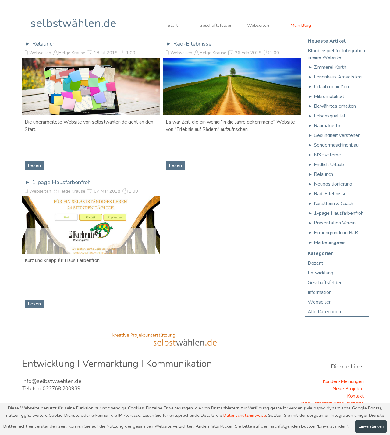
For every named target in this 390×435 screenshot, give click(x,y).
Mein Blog (301, 25)
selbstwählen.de (73, 23)
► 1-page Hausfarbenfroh (58, 182)
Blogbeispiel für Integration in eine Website (336, 54)
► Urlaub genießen (328, 86)
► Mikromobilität (326, 96)
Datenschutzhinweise (244, 415)
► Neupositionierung (330, 184)
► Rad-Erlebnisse (188, 44)
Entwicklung (320, 273)
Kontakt (355, 396)
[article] (91, 103)
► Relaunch (40, 44)
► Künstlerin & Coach (330, 203)
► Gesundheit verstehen (334, 135)
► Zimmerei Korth (327, 67)
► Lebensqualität (327, 116)
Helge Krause (71, 53)
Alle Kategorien (324, 311)
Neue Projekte (348, 388)
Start (173, 25)
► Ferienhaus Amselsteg (335, 77)
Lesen (34, 165)
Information (320, 292)
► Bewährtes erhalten (332, 106)
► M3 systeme (324, 154)
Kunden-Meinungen (343, 381)
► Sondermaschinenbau (333, 145)
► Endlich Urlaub (326, 164)
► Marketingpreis (327, 242)
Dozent (315, 263)
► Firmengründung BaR (333, 232)
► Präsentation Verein (332, 223)
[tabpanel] (69, 393)
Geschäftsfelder (216, 25)
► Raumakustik (324, 125)
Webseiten (258, 25)
